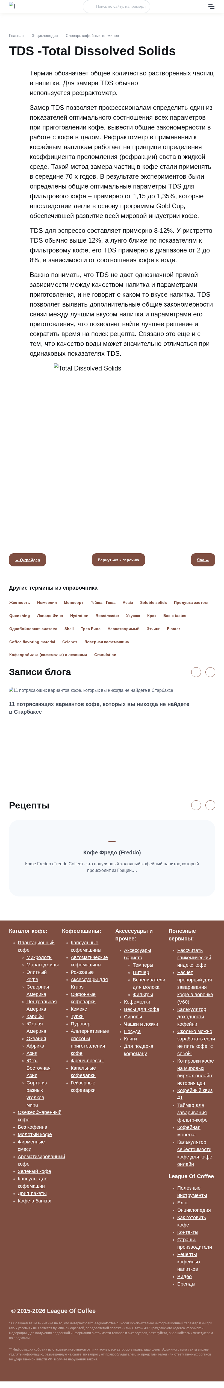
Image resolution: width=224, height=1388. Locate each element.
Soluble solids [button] (153, 602)
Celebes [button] (69, 642)
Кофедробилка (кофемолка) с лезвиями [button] (48, 654)
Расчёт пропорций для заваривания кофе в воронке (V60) (195, 987)
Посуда (132, 1031)
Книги (130, 1039)
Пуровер (80, 1024)
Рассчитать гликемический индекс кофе (194, 958)
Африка (35, 1046)
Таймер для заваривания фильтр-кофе (192, 1112)
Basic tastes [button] (174, 615)
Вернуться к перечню (118, 560)
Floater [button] (173, 629)
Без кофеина (32, 1127)
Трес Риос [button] (91, 629)
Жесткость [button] (19, 602)
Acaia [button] (128, 602)
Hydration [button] (79, 615)
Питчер (141, 972)
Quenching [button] (19, 615)
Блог (182, 1202)
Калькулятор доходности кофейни (191, 1017)
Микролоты (39, 957)
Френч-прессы (87, 1060)
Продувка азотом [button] (191, 602)
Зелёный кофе (34, 1171)
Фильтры (143, 994)
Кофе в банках (34, 1201)
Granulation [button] (105, 654)
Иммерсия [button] (47, 602)
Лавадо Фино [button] (50, 615)
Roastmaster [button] (107, 615)
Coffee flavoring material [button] (32, 642)
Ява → (203, 560)
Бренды (186, 1284)
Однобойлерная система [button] (33, 629)
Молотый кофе (35, 1134)
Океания (36, 1038)
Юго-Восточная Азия (38, 1068)
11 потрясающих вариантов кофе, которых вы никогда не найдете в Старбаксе (99, 708)
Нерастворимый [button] (124, 629)
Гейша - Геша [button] (103, 602)
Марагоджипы (42, 965)
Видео (184, 1276)
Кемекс (79, 1009)
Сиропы (133, 1016)
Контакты (187, 1232)
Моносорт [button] (73, 602)
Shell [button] (69, 629)
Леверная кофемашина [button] (106, 642)
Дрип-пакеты (32, 1193)
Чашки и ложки (141, 1024)
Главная (16, 35)
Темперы (143, 965)
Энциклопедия (45, 35)
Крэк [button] (151, 615)
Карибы (35, 1016)
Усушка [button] (133, 615)
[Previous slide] (196, 672)
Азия (31, 1053)
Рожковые (82, 972)
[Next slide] (210, 672)
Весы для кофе (141, 1009)
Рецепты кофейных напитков (189, 1262)
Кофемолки (137, 1002)
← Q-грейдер (27, 560)
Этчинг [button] (153, 629)
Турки (77, 1016)
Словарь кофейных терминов (92, 35)
